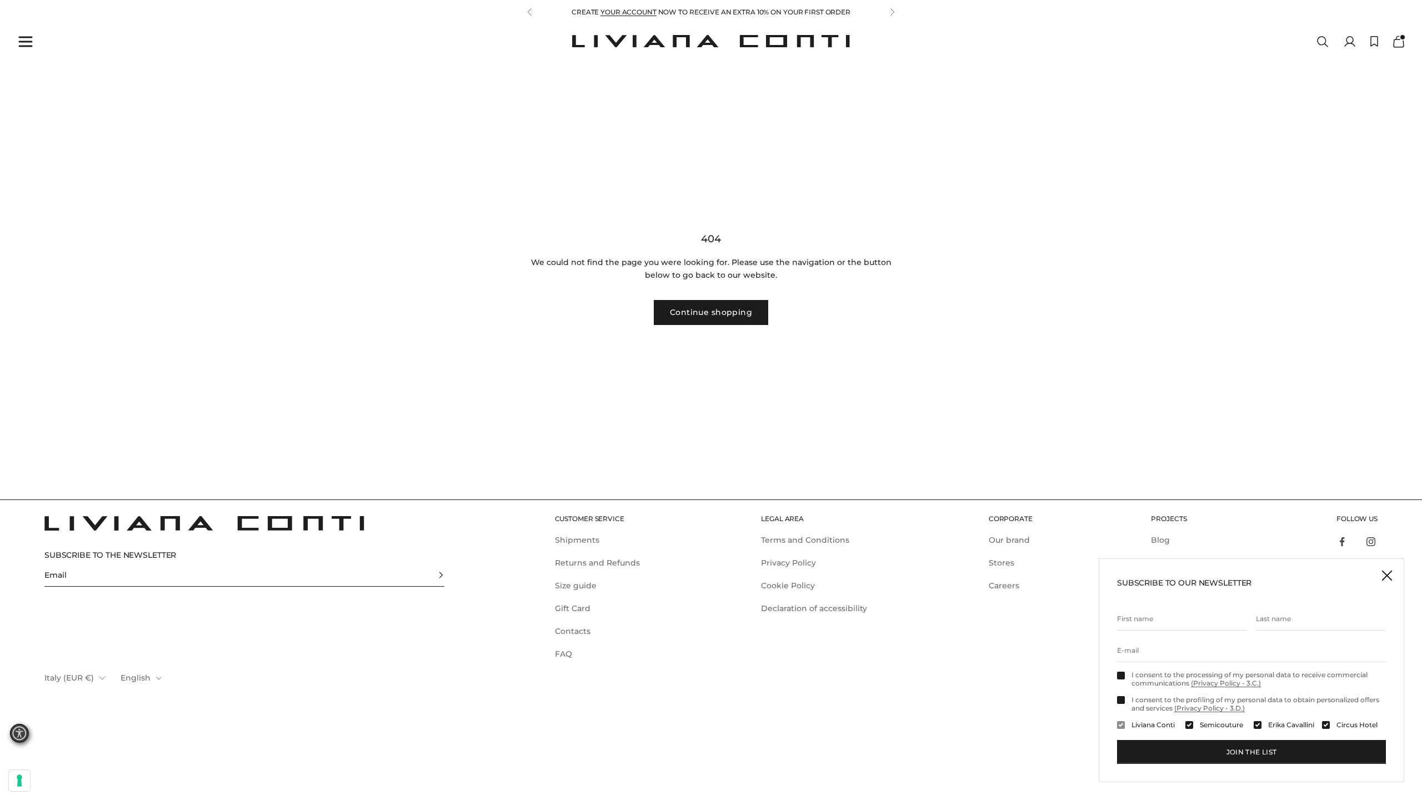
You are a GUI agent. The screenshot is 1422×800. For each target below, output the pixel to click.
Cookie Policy (788, 586)
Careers (1004, 586)
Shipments (577, 540)
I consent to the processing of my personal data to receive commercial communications (1249, 679)
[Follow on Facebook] (1342, 541)
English (136, 678)
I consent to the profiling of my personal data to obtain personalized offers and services (1255, 704)
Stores (1001, 563)
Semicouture (1221, 725)
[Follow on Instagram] (1370, 541)
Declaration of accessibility (814, 608)
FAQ (563, 654)
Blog (1160, 540)
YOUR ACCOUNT (628, 12)
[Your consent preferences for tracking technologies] (19, 780)
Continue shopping (711, 312)
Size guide (576, 586)
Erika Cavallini (1291, 725)
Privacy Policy (788, 563)
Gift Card (572, 608)
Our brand (1009, 540)
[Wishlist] (1374, 41)
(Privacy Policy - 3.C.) (1226, 683)
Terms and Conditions (805, 540)
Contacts (572, 631)
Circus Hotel (1357, 725)
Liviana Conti (1153, 725)
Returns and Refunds (597, 563)
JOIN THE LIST (1251, 752)
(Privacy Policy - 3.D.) (1209, 708)
